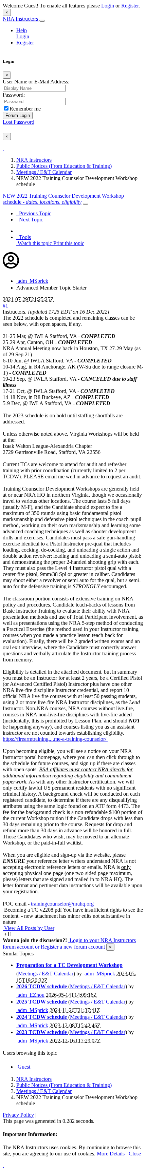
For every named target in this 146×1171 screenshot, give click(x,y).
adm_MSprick (32, 281)
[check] (3, 148)
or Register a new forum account (69, 947)
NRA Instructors (21, 19)
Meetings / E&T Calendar (44, 172)
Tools (23, 237)
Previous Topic (33, 213)
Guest (23, 1067)
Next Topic (29, 219)
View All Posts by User (28, 928)
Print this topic (68, 243)
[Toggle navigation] (42, 21)
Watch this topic (34, 243)
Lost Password (18, 122)
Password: (14, 95)
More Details (111, 1153)
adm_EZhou (30, 995)
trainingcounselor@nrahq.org (62, 904)
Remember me (25, 109)
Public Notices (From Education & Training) (64, 166)
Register (130, 5)
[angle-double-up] (3, 1165)
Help (21, 30)
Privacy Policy (18, 1115)
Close (133, 1153)
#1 (5, 306)
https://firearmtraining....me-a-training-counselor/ (55, 739)
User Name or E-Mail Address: (36, 81)
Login (107, 5)
